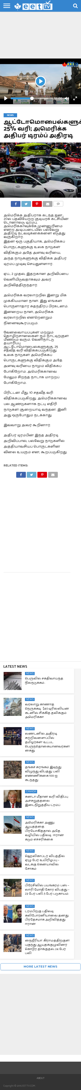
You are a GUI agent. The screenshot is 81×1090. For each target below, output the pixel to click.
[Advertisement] (40, 36)
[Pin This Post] (37, 203)
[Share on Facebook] (15, 203)
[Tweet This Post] (26, 203)
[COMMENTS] (58, 203)
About (41, 1078)
